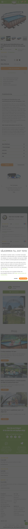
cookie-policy (5, 269)
